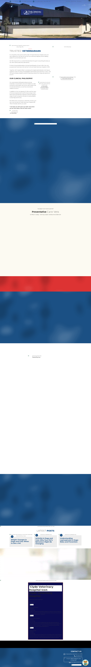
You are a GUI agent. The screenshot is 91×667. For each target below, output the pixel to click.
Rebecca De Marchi (34, 607)
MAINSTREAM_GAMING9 (35, 618)
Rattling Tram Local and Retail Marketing (33, 665)
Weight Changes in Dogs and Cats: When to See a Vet (20, 541)
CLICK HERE (57, 312)
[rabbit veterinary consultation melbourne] (55, 356)
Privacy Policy (42, 663)
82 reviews (32, 602)
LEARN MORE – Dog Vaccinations (17, 440)
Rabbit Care (55, 358)
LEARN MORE (36, 409)
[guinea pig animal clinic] (36, 356)
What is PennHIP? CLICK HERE (72, 465)
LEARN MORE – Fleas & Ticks (54, 409)
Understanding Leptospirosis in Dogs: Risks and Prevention (69, 540)
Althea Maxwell (33, 630)
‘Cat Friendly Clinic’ (53, 308)
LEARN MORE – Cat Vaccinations (18, 438)
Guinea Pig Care (36, 357)
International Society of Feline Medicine (38, 307)
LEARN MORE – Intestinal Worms (54, 412)
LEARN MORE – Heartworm (54, 414)
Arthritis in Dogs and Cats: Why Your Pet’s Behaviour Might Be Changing (44, 541)
